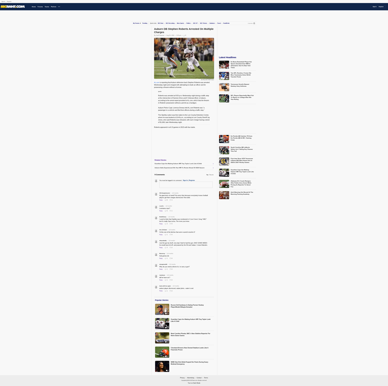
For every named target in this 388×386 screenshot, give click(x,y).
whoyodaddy (163, 240)
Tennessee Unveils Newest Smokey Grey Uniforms (240, 85)
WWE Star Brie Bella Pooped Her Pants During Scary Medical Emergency (189, 363)
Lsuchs (161, 206)
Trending (144, 23)
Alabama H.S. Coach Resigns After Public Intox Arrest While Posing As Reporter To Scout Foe (241, 184)
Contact (199, 378)
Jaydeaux (162, 275)
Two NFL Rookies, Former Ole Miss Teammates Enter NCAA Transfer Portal (241, 75)
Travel (219, 23)
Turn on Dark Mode (194, 383)
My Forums (136, 23)
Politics (188, 23)
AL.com (156, 82)
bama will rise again (165, 286)
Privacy (182, 378)
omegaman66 (163, 264)
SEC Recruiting (170, 23)
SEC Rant (160, 23)
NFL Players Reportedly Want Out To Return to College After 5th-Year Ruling (242, 97)
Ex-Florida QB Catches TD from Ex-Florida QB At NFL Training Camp (241, 138)
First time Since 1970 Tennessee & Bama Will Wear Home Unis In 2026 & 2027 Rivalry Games (242, 160)
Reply (161, 200)
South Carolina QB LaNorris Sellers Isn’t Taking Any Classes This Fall (242, 149)
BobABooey (162, 217)
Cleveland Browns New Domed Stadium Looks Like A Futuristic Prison (189, 349)
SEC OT (195, 23)
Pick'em (53, 6)
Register (9, 1)
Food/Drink (226, 23)
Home (34, 6)
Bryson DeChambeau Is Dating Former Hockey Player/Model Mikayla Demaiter (187, 306)
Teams (47, 6)
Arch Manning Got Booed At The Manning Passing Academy (242, 193)
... (59, 6)
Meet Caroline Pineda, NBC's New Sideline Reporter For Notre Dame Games (190, 334)
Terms (206, 378)
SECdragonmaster (164, 193)
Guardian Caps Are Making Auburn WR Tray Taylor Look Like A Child (190, 320)
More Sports (180, 23)
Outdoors (212, 23)
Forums (40, 6)
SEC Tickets (203, 23)
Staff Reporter (160, 35)
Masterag (162, 253)
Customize (250, 23)
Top (207, 175)
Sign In (3, 1)
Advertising (190, 378)
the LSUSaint (163, 230)
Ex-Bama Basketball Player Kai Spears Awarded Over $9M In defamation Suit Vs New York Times (241, 64)
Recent (211, 175)
